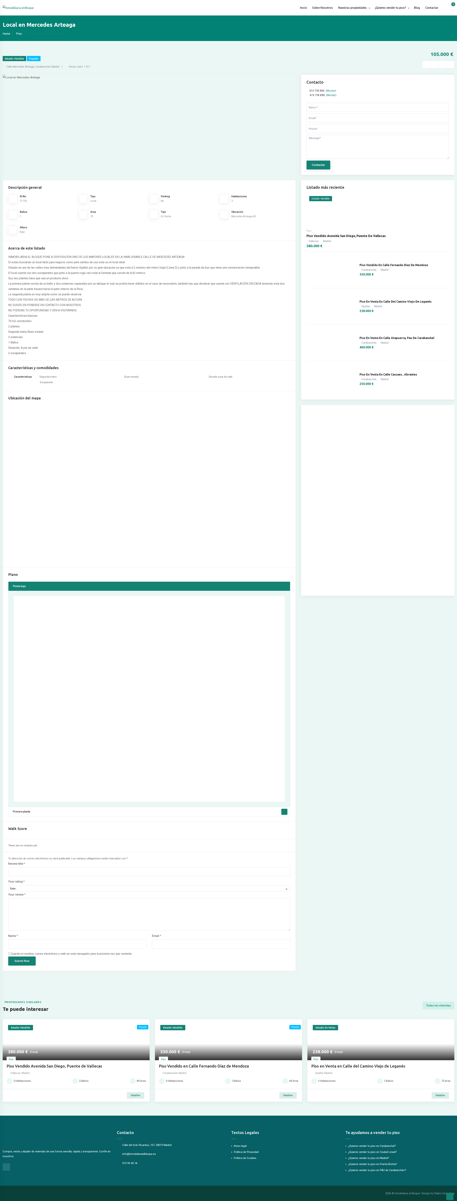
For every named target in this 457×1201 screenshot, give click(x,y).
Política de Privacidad (246, 1152)
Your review (17, 894)
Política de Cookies (245, 1158)
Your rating (16, 881)
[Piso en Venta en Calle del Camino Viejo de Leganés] (331, 306)
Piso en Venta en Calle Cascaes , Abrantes (388, 374)
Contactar (431, 7)
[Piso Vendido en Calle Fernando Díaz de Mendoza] (331, 270)
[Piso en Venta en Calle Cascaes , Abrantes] (331, 379)
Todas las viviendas (438, 1005)
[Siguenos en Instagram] (6, 1167)
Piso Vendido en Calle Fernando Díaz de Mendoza (394, 265)
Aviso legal (240, 1146)
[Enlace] (426, 65)
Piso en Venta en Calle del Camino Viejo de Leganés (395, 301)
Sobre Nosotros (322, 7)
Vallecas (313, 241)
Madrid (327, 241)
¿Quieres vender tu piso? (390, 7)
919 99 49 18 (129, 1163)
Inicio (303, 7)
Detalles (135, 1095)
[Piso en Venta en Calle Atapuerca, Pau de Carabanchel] (331, 343)
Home (6, 33)
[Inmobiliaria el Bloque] (18, 8)
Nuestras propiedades (352, 7)
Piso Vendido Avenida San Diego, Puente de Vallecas (346, 236)
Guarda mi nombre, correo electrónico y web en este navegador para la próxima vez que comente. (71, 953)
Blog (417, 7)
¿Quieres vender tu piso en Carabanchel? (372, 1146)
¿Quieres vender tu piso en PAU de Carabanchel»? (377, 1170)
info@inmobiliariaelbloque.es (139, 1154)
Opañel (365, 306)
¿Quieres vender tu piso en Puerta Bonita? (372, 1164)
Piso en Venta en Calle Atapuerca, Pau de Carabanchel (397, 338)
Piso (19, 33)
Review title (16, 863)
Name (13, 936)
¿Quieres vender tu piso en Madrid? (368, 1158)
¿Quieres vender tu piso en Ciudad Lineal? (372, 1152)
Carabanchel (368, 269)
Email (156, 936)
